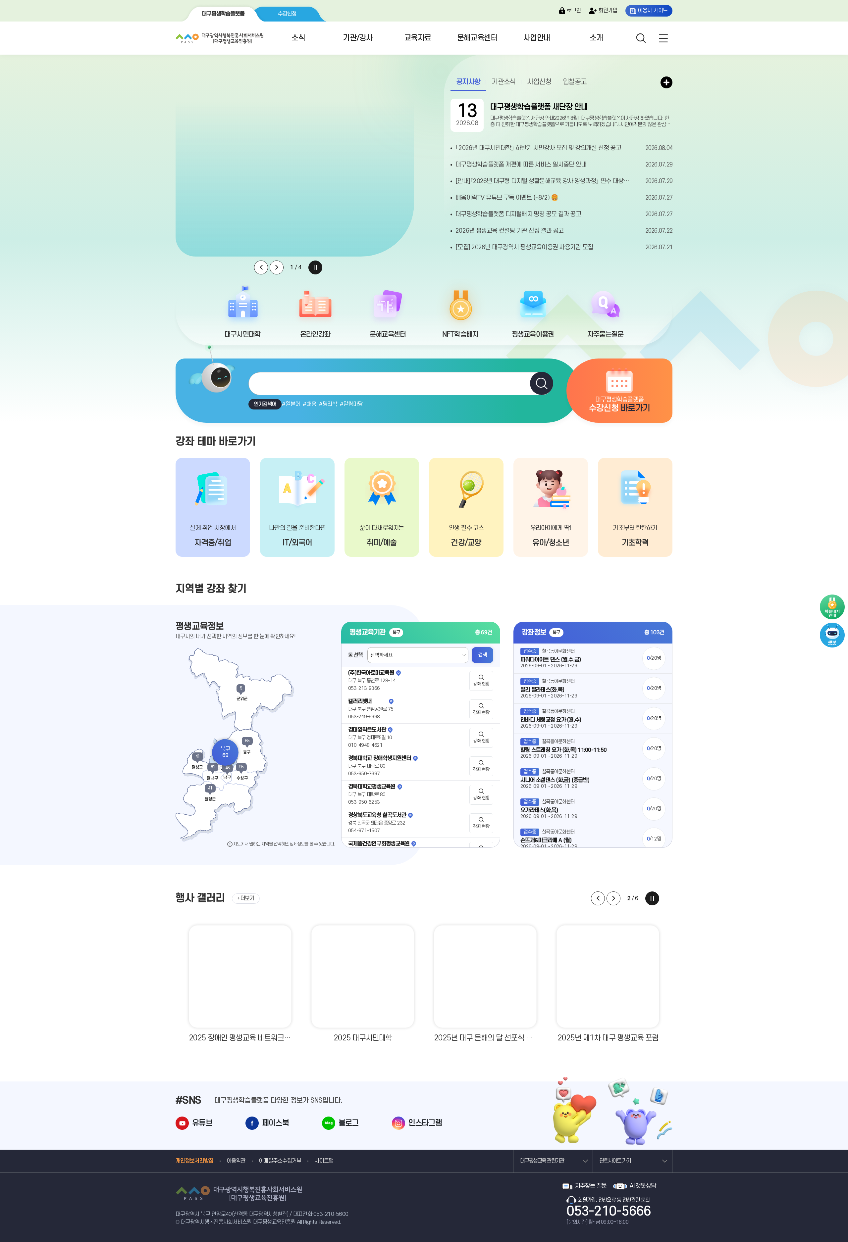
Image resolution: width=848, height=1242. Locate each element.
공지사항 (468, 82)
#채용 (309, 404)
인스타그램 (425, 1123)
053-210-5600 (330, 1214)
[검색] (541, 383)
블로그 (349, 1123)
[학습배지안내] (832, 607)
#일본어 (291, 404)
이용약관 (236, 1161)
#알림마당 (351, 404)
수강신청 (287, 14)
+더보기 (245, 898)
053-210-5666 (608, 1211)
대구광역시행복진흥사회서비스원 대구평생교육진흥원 (219, 37)
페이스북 (275, 1123)
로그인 (574, 11)
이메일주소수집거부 (280, 1161)
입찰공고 (575, 82)
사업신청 (539, 82)
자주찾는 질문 (591, 1186)
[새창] (832, 626)
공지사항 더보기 (666, 82)
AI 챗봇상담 (643, 1186)
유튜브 (202, 1123)
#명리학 (328, 404)
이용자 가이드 (652, 11)
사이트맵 (323, 1161)
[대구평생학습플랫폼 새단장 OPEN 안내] (295, 165)
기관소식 (504, 82)
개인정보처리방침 (194, 1161)
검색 (482, 655)
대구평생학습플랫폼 (223, 14)
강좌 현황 (481, 684)
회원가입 (607, 11)
